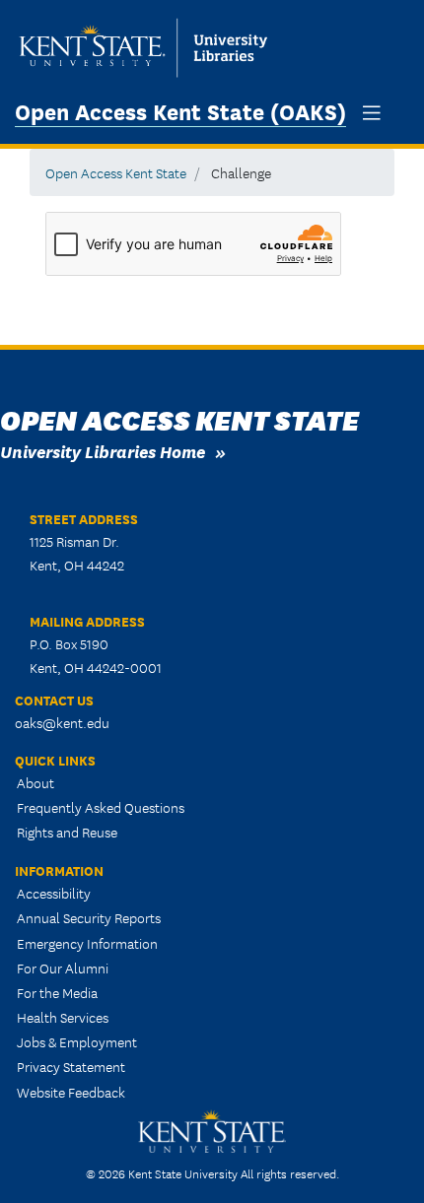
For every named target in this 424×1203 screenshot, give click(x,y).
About (35, 782)
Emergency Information (87, 943)
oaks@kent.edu (62, 722)
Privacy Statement (71, 1066)
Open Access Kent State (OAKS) (180, 110)
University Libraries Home (102, 450)
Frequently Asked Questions (100, 807)
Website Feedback (71, 1092)
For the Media (57, 992)
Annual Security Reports (89, 917)
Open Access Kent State (115, 172)
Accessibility (54, 892)
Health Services (62, 1017)
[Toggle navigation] (371, 113)
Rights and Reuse (67, 831)
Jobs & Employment (77, 1041)
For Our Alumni (62, 967)
